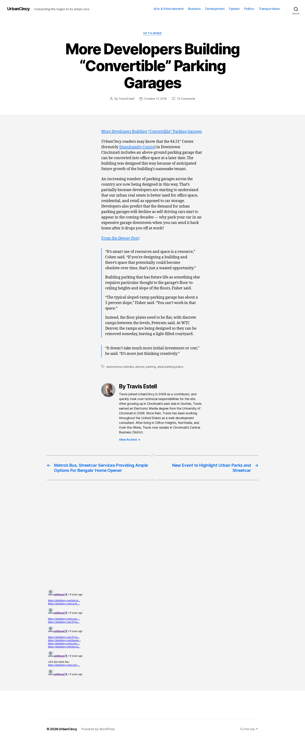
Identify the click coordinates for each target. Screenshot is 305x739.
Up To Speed (152, 33)
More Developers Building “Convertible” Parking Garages (151, 131)
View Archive (129, 439)
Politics (249, 9)
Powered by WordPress (98, 729)
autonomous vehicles (120, 366)
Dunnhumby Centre (136, 147)
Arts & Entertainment (169, 9)
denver (139, 366)
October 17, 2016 (155, 98)
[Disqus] (152, 542)
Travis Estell (126, 98)
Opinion (234, 9)
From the (120, 238)
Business (194, 9)
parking (151, 366)
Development (215, 9)
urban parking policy (170, 366)
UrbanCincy (18, 9)
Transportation (269, 9)
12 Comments (186, 98)
